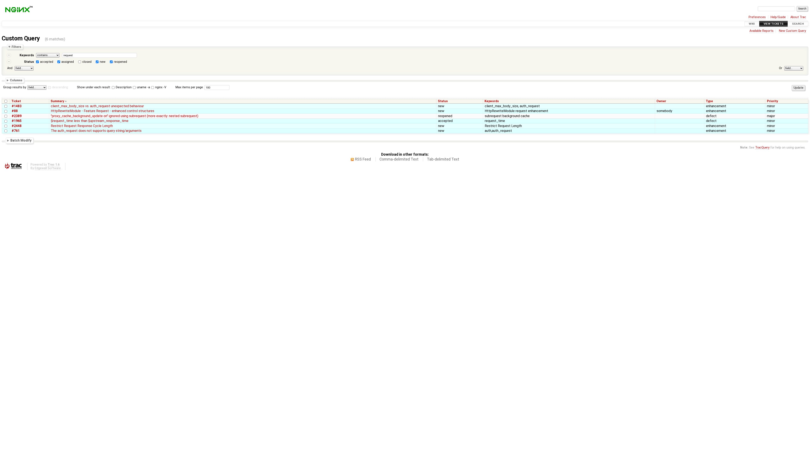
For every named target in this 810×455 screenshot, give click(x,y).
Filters (16, 46)
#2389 (17, 116)
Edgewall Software (48, 168)
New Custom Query (792, 31)
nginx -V (160, 87)
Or (780, 68)
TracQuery (762, 147)
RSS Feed (363, 159)
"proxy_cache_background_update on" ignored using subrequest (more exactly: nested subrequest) (124, 116)
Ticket (16, 101)
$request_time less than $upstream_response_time (89, 121)
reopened (120, 62)
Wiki (752, 23)
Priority (772, 101)
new (102, 62)
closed (87, 62)
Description (123, 87)
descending (60, 87)
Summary (57, 101)
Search (798, 23)
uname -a (143, 87)
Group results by (14, 87)
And (9, 68)
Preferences (757, 17)
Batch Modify (20, 140)
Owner (661, 101)
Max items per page (189, 87)
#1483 (17, 106)
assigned (67, 62)
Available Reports (761, 31)
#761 (16, 131)
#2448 (17, 126)
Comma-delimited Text (398, 159)
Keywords (27, 55)
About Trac (798, 17)
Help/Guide (778, 17)
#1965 (17, 121)
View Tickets (774, 23)
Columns (16, 80)
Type (709, 101)
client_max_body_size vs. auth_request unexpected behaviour (97, 106)
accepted (46, 62)
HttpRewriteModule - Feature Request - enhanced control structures (102, 111)
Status (29, 62)
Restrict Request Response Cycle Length (82, 126)
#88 (15, 111)
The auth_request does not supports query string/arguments (96, 131)
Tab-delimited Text (443, 159)
